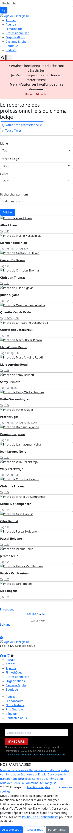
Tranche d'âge (9, 159)
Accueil (10, 660)
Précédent (7, 609)
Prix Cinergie (14, 709)
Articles (11, 20)
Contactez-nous (16, 718)
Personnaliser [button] (57, 830)
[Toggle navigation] (3, 57)
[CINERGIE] (15, 16)
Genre (4, 174)
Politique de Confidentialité (40, 817)
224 (43, 614)
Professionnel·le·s (17, 33)
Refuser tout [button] (34, 830)
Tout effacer (13, 130)
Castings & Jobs (16, 42)
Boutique (12, 46)
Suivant (5, 624)
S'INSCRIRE (16, 741)
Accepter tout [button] (11, 830)
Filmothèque (14, 29)
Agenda (11, 24)
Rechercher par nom (14, 194)
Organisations (15, 37)
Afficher (7, 212)
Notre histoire (15, 705)
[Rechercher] (3, 10)
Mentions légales (38, 787)
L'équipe (11, 714)
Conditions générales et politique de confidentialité (36, 754)
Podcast (11, 50)
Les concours (14, 701)
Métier (4, 143)
